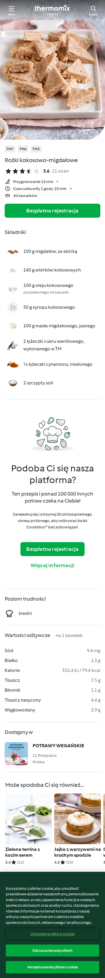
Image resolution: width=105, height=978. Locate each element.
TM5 (36, 149)
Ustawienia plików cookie (52, 934)
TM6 (23, 149)
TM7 (10, 149)
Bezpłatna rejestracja (52, 210)
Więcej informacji (52, 565)
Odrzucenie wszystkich (52, 950)
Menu (12, 14)
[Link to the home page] (52, 10)
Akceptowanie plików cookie (52, 967)
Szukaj (93, 14)
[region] (52, 925)
